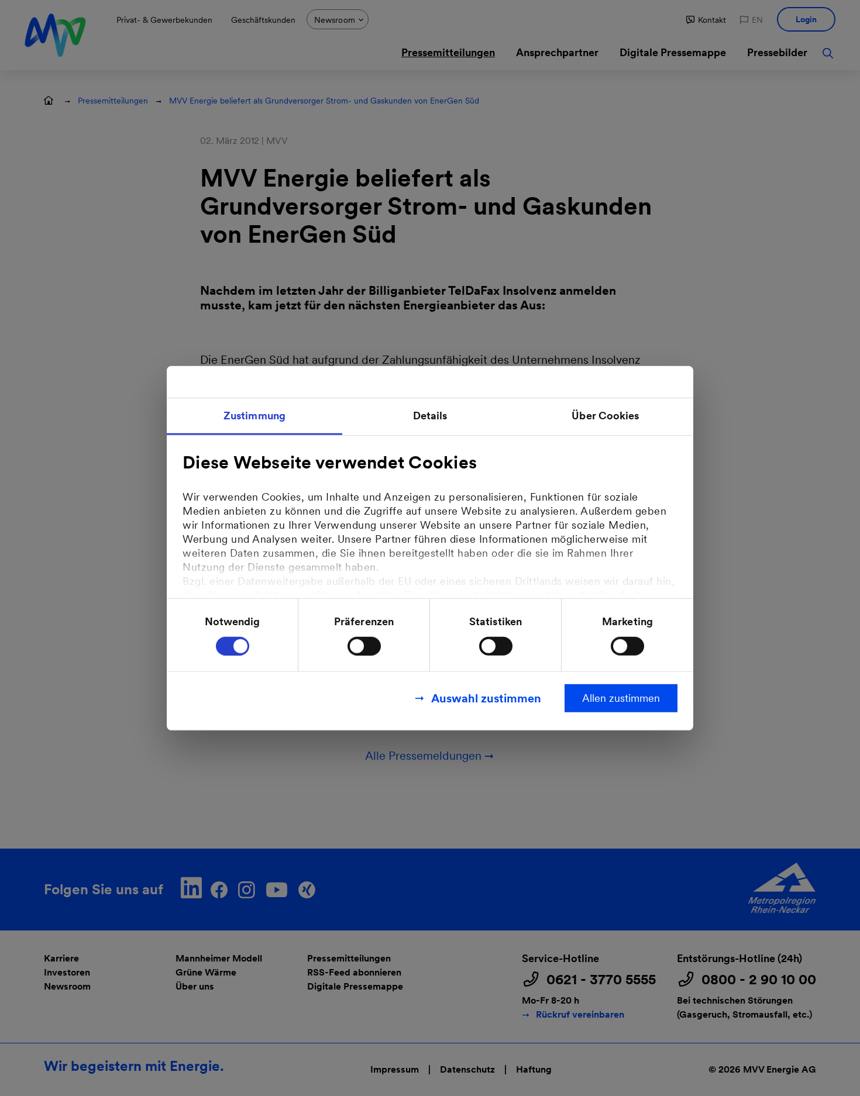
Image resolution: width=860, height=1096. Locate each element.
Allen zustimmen (621, 697)
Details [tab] (430, 415)
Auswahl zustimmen (486, 698)
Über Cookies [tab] (605, 415)
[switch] (364, 645)
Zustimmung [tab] (254, 415)
